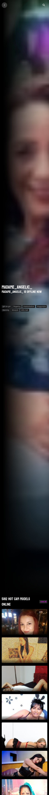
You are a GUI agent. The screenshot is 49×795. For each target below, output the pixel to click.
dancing (6, 310)
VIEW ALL (43, 602)
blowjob (15, 310)
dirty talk (24, 310)
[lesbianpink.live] (4, 5)
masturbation (28, 306)
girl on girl (7, 306)
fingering (17, 306)
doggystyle (41, 306)
